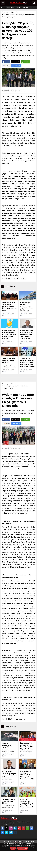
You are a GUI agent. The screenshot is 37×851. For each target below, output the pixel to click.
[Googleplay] (6, 832)
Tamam (13, 848)
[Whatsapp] (27, 828)
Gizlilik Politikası (22, 848)
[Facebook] (2, 828)
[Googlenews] (31, 828)
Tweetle (17, 62)
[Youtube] (19, 828)
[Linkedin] (15, 828)
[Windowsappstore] (11, 832)
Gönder (26, 62)
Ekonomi (13, 12)
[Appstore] (2, 832)
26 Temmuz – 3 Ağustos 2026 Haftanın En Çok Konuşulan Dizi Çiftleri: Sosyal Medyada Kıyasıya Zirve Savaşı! (22, 7)
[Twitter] (6, 828)
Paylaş (8, 62)
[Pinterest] (23, 828)
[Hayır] (35, 845)
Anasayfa (6, 12)
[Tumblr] (15, 832)
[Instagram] (11, 828)
